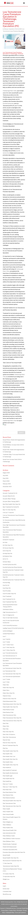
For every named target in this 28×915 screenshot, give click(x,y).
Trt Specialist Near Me (9, 876)
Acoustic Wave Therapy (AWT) (11, 501)
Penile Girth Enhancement (9, 846)
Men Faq (5, 748)
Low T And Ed (6, 639)
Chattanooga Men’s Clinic (9, 90)
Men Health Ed (7, 767)
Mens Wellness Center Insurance (11, 838)
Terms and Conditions (20, 912)
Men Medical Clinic (8, 795)
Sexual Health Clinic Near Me (10, 858)
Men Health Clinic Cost (9, 756)
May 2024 (5, 478)
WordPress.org (7, 894)
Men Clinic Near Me (8, 731)
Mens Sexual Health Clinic (10, 830)
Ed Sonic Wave (7, 561)
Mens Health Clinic (8, 827)
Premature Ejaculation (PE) (10, 849)
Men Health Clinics (8, 762)
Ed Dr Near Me (7, 550)
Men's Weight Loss (8, 822)
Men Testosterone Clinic (9, 803)
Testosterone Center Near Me (11, 866)
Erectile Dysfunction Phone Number (12, 567)
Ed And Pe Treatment (8, 539)
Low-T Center (6, 679)
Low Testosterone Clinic (9, 671)
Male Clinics (6, 690)
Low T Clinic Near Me (8, 647)
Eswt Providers (7, 590)
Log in (4, 886)
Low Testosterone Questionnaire (11, 676)
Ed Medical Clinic (7, 556)
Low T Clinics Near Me (9, 650)
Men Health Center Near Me (10, 751)
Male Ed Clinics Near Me (9, 698)
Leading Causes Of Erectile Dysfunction (13, 628)
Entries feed (6, 888)
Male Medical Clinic (8, 712)
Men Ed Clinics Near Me (9, 742)
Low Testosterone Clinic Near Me (12, 673)
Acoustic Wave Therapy (9, 498)
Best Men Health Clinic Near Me (11, 504)
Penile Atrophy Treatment (10, 844)
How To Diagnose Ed (8, 615)
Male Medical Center (8, 709)
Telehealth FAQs (10, 912)
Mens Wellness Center (9, 835)
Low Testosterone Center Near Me (12, 668)
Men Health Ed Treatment (10, 770)
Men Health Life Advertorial (10, 773)
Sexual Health (6, 855)
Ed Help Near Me (7, 553)
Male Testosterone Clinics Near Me (12, 720)
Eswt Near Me (6, 588)
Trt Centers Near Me (8, 873)
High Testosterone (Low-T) (10, 612)
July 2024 (5, 475)
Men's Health (6, 809)
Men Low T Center (8, 784)
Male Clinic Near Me (8, 687)
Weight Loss (6, 879)
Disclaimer (19, 910)
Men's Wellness (7, 824)
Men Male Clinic (7, 789)
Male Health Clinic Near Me (10, 707)
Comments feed (7, 891)
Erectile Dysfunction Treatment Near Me (14, 579)
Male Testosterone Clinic (9, 715)
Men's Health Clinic (8, 811)
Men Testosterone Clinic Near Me (12, 806)
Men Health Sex (7, 781)
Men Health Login (7, 775)
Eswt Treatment (7, 596)
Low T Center (6, 642)
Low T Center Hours (8, 644)
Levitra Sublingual (7, 631)
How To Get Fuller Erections (10, 617)
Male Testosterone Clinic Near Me (12, 718)
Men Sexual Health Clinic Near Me (12, 800)
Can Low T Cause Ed (8, 512)
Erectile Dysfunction (8, 103)
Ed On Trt (5, 559)
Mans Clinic (6, 726)
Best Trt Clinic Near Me (9, 509)
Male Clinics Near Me (8, 693)
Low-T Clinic (6, 682)
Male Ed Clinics (7, 696)
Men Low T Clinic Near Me (10, 787)
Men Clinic (6, 729)
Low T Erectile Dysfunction (10, 653)
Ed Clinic (5, 542)
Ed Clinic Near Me (8, 545)
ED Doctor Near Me (8, 548)
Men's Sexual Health (8, 814)
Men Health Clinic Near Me (10, 759)
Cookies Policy (12, 910)
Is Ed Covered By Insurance (10, 625)
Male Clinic (6, 684)
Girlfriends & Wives (8, 609)
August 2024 (6, 472)
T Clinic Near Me (7, 863)
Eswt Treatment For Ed (9, 599)
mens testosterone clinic (9, 833)
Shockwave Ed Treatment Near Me (12, 860)
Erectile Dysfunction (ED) (9, 564)
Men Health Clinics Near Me (10, 764)
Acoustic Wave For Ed (8, 496)
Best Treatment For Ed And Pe (11, 507)
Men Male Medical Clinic (9, 792)
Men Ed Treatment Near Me (10, 745)
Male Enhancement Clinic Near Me (12, 704)
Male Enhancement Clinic (9, 701)
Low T (4, 636)
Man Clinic (6, 723)
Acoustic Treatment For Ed (10, 493)
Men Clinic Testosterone (9, 737)
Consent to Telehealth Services (8, 908)
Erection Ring (6, 582)
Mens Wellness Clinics (9, 841)
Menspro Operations (9, 29)
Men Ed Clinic (6, 740)
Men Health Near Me (8, 778)
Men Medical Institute (9, 797)
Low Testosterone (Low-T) (10, 655)
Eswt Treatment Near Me (9, 602)
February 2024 (7, 483)
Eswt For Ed (6, 585)
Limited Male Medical (9, 633)
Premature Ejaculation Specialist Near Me (14, 852)
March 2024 (6, 481)
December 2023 (7, 486)
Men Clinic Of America (9, 734)
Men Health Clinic (7, 753)
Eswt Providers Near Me (9, 593)
